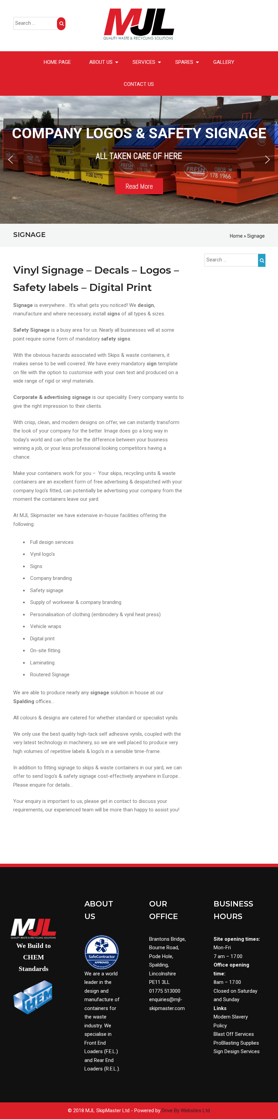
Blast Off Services (234, 1034)
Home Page (57, 62)
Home (236, 236)
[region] (139, 160)
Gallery (223, 62)
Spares (184, 62)
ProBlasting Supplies (236, 1043)
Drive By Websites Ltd (186, 1110)
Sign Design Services (237, 1051)
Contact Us (139, 84)
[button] (10, 159)
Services (144, 62)
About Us (101, 62)
